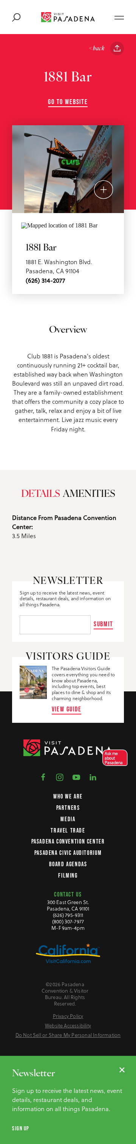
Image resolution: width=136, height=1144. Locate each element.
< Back (96, 49)
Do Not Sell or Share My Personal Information (68, 1035)
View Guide (67, 709)
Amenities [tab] (89, 494)
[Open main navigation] (119, 17)
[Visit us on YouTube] (76, 777)
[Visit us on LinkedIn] (93, 777)
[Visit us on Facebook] (43, 777)
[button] (112, 757)
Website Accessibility (68, 1026)
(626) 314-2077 (45, 280)
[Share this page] (117, 48)
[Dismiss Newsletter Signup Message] (122, 1070)
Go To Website (68, 102)
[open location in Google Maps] (59, 225)
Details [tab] (40, 494)
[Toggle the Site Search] (16, 17)
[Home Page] (68, 17)
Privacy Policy (68, 1016)
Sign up (20, 1128)
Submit (103, 624)
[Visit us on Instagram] (60, 777)
